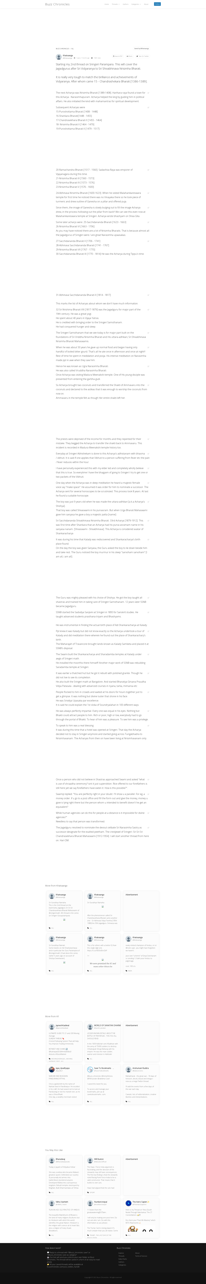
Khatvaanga (68, 55)
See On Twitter (144, 56)
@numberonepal (100, 1204)
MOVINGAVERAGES (58, 1059)
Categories (135, 4)
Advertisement (132, 894)
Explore (121, 1253)
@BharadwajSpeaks (63, 1162)
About (146, 4)
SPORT (92, 1192)
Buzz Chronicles (57, 4)
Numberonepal (100, 1202)
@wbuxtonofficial (100, 1162)
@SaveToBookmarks (101, 1071)
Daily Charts (122, 1259)
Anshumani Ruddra (141, 1068)
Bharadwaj (60, 1159)
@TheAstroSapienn (139, 1204)
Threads (115, 4)
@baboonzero (138, 1071)
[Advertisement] (103, 28)
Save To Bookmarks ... (104, 1068)
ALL (72, 49)
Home (107, 4)
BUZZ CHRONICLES (62, 49)
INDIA (130, 971)
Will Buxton (99, 1159)
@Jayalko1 (59, 1071)
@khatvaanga (67, 58)
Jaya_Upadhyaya (63, 1068)
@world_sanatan (100, 1028)
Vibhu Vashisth (62, 1202)
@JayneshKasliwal (62, 1028)
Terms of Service (141, 1256)
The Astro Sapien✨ (141, 1202)
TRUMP (92, 1235)
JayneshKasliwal (62, 1025)
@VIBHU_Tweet (61, 1204)
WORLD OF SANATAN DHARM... (108, 1025)
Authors (125, 4)
